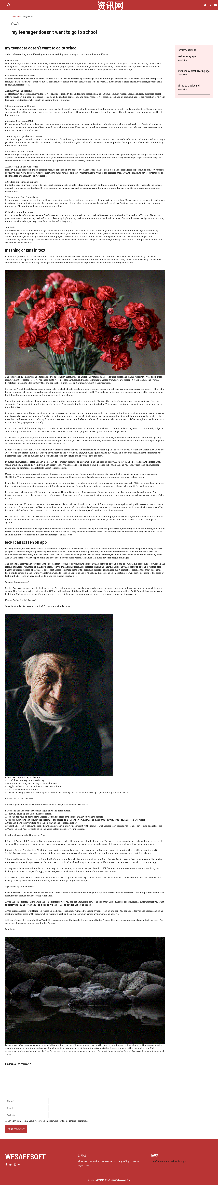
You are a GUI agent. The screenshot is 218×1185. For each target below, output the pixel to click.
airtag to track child (189, 85)
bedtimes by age (187, 56)
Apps (15, 24)
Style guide (83, 1165)
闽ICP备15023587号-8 (120, 1180)
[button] (9, 5)
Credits (135, 1161)
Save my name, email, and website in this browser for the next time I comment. (48, 1120)
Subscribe (94, 1161)
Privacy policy (121, 1161)
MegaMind (28, 16)
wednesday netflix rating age (194, 70)
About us (82, 1161)
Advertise (107, 1161)
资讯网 (110, 5)
